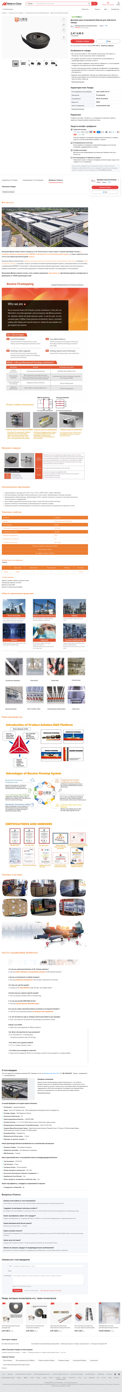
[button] (89, 3)
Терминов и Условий (65, 1386)
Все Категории (8, 9)
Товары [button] (30, 4)
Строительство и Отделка (16, 13)
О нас (3, 1374)
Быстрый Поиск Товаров (77, 1374)
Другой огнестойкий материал (59, 13)
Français (38, 1377)
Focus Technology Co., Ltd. (59, 1382)
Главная (4, 13)
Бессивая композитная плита (10, 1344)
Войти (118, 5)
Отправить (17, 1291)
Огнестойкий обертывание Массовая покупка (16, 1364)
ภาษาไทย (103, 1377)
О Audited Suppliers (90, 1374)
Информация (100, 1374)
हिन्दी (98, 1377)
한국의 (79, 1377)
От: (11, 1266)
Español (45, 1377)
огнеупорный (94, 1360)
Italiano (64, 1377)
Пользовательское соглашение (23, 1374)
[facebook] (115, 1374)
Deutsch (51, 1377)
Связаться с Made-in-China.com (60, 1374)
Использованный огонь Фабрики (25, 1360)
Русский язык (72, 1377)
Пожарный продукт (63, 1360)
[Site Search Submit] (94, 3)
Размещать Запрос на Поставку (51, 1290)
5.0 (99, 182)
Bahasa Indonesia (61, 1379)
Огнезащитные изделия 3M (99, 1344)
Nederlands (91, 1377)
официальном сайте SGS (51, 1073)
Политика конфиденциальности (42, 1374)
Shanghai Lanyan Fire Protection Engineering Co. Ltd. (86, 25)
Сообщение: (8, 1275)
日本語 (32, 1377)
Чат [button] (109, 41)
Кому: (10, 1271)
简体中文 (19, 1377)
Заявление (10, 1374)
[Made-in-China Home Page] (11, 4)
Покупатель (85, 9)
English (13, 1377)
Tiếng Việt (116, 1377)
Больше (4, 1368)
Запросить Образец (107, 45)
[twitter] (119, 1374)
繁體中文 (26, 1377)
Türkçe (109, 1377)
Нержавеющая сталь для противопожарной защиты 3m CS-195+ (108, 1327)
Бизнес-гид (109, 1374)
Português (57, 1377)
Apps (105, 9)
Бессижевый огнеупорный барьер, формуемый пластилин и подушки (46, 1344)
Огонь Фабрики (7, 1360)
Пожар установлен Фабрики (46, 1360)
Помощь (97, 9)
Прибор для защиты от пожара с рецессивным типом (76, 1344)
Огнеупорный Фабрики (79, 1360)
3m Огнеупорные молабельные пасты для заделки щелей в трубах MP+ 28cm (84, 1327)
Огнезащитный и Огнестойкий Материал (37, 13)
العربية (85, 1377)
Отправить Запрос (82, 41)
